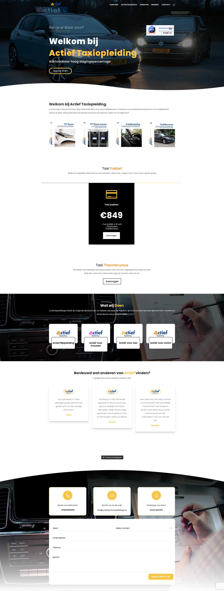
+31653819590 (68, 510)
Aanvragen (111, 235)
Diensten (144, 5)
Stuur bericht (156, 510)
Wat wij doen (60, 70)
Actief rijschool (129, 5)
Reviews (155, 5)
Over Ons (114, 5)
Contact (166, 5)
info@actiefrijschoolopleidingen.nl (112, 510)
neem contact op (161, 576)
